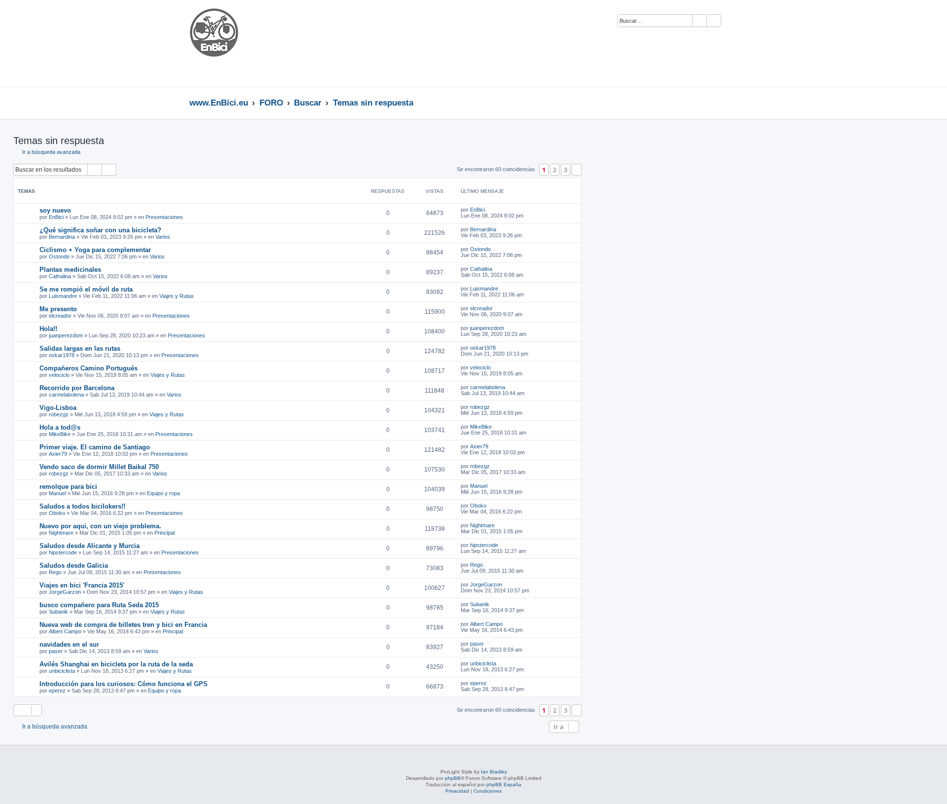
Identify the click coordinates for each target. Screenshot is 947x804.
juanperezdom (66, 335)
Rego (55, 572)
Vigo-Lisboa (57, 407)
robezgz (59, 414)
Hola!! (48, 328)
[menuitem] (733, 21)
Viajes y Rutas (176, 296)
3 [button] (565, 169)
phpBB (453, 778)
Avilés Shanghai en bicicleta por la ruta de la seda (116, 664)
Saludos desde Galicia (73, 565)
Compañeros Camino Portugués (88, 368)
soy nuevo (55, 210)
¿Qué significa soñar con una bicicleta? (100, 230)
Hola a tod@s (59, 427)
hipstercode (63, 552)
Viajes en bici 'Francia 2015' (81, 585)
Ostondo (59, 256)
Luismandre (63, 296)
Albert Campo (65, 631)
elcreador (60, 316)
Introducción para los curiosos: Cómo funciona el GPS (123, 684)
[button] (577, 170)
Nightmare (61, 533)
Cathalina (60, 276)
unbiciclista (62, 671)
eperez (57, 691)
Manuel (57, 493)
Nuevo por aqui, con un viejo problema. (100, 526)
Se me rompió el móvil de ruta (86, 289)
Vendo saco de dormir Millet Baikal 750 (99, 467)
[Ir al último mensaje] (489, 210)
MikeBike (60, 434)
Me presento (58, 309)
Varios (162, 237)
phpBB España (503, 784)
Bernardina (62, 237)
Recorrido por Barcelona (76, 388)
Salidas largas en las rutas (79, 348)
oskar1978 (61, 355)
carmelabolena (66, 395)
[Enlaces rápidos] (755, 102)
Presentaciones (164, 217)
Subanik (58, 612)
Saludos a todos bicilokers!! (82, 506)
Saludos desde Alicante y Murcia (89, 545)
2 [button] (554, 169)
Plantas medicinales (70, 269)
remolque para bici (68, 486)
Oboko (57, 513)
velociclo (59, 375)
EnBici (56, 217)
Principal (164, 533)
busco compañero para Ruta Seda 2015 (99, 605)
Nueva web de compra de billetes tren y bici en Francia (123, 624)
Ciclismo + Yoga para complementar (95, 250)
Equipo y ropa (163, 493)
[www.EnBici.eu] (226, 43)
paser (56, 651)
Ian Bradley (494, 771)
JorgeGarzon (65, 592)
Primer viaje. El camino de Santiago (94, 447)
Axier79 (58, 454)
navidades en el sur (69, 644)
